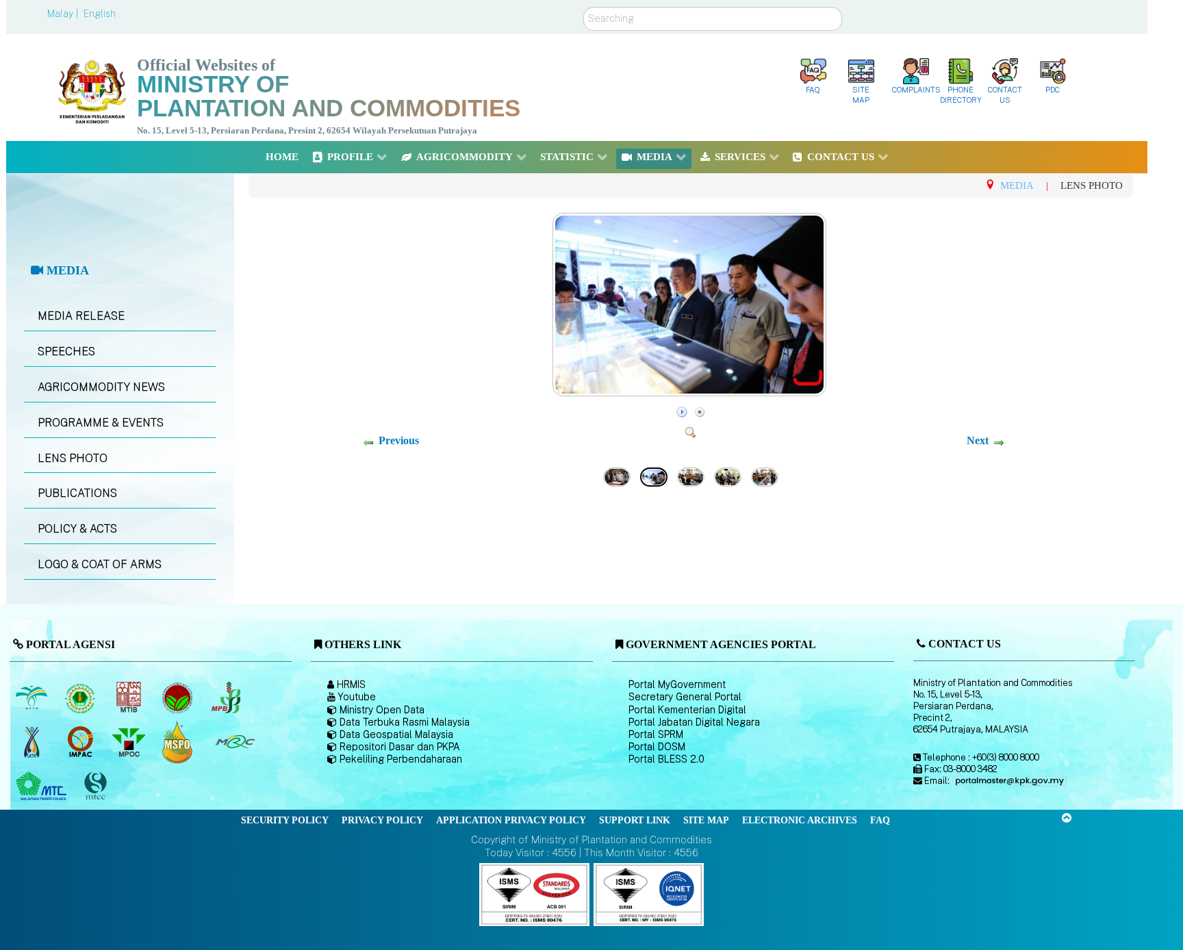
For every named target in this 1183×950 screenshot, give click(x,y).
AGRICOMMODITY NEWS (101, 387)
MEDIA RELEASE (81, 315)
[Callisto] (534, 893)
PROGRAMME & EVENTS (101, 422)
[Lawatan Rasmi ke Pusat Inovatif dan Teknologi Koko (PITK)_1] (764, 475)
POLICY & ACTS (77, 528)
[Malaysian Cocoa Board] (178, 697)
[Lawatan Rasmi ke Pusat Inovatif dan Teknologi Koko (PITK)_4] (691, 392)
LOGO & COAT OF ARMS (100, 564)
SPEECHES (66, 351)
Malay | (64, 13)
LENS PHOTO (72, 458)
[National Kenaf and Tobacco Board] (32, 742)
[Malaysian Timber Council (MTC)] (43, 786)
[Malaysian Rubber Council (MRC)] (234, 742)
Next (978, 440)
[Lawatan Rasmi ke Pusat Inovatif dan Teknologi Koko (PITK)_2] (727, 475)
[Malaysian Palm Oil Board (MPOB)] (32, 697)
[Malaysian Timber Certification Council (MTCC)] (96, 787)
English (100, 13)
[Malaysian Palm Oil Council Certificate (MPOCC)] (178, 742)
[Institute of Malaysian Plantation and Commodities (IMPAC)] (81, 742)
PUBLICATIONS (77, 493)
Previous (399, 440)
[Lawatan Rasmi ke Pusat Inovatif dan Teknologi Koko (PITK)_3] (690, 475)
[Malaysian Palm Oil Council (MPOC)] (130, 742)
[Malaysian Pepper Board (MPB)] (227, 697)
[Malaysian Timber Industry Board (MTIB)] (130, 697)
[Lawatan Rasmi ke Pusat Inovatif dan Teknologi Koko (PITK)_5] (617, 475)
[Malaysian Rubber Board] (81, 697)
